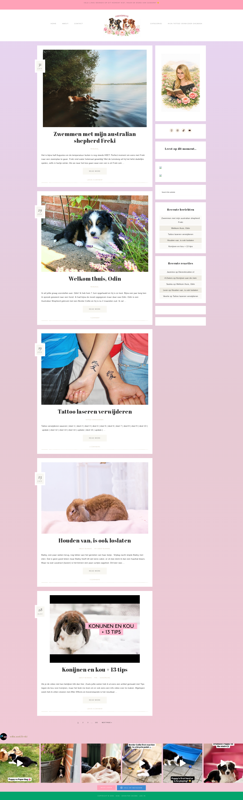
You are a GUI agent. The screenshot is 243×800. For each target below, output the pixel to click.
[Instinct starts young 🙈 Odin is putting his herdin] (182, 763)
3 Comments (95, 580)
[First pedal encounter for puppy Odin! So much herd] (142, 763)
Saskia (169, 284)
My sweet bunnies (102, 549)
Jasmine (171, 272)
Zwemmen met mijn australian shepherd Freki (95, 137)
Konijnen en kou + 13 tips (95, 669)
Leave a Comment (95, 180)
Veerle (166, 296)
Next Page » (107, 722)
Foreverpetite (121, 25)
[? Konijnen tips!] (160, 168)
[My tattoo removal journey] (160, 176)
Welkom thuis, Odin (94, 278)
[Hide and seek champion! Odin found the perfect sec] (60, 763)
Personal (94, 149)
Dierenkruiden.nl (186, 272)
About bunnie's (85, 549)
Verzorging (105, 678)
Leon (165, 290)
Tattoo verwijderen (95, 420)
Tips (95, 678)
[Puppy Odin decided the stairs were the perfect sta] (223, 763)
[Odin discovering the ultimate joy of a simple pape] (19, 763)
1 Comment (95, 318)
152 (96, 722)
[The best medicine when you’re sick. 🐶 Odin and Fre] (101, 763)
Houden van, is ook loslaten (94, 540)
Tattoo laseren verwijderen (95, 411)
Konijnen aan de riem (186, 278)
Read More (95, 171)
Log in (142, 796)
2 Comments (95, 447)
